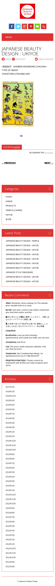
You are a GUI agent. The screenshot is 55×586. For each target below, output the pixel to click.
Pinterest (31, 26)
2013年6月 (10, 468)
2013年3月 (10, 481)
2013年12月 (11, 441)
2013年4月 (10, 477)
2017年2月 (10, 387)
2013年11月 (11, 445)
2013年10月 (11, 450)
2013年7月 (10, 463)
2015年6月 (10, 400)
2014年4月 (10, 423)
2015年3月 (10, 405)
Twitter (18, 26)
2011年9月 (10, 562)
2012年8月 (10, 513)
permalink (48, 152)
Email (37, 26)
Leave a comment (46, 58)
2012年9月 (10, 508)
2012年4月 (10, 531)
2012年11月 (11, 499)
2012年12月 (11, 495)
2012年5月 (10, 526)
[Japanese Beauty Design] (27, 18)
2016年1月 (10, 392)
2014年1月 (10, 436)
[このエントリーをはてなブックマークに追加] (21, 137)
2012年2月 (10, 540)
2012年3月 (10, 535)
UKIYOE (17, 147)
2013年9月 (10, 454)
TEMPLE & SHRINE (14, 210)
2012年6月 (10, 522)
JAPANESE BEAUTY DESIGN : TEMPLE (22, 241)
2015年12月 (11, 396)
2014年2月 (10, 432)
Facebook (11, 26)
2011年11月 (11, 553)
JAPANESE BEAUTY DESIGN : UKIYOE (22, 245)
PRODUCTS (11, 206)
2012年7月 (10, 517)
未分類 (8, 219)
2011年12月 (11, 548)
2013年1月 (10, 490)
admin (8, 58)
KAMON (9, 201)
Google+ (24, 26)
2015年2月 (10, 409)
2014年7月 (10, 414)
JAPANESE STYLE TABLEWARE (19, 272)
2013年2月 (10, 486)
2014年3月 (10, 427)
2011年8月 (10, 567)
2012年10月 (11, 504)
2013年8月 (10, 459)
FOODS (9, 197)
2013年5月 (10, 472)
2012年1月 (10, 544)
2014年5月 (10, 418)
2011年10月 (11, 557)
